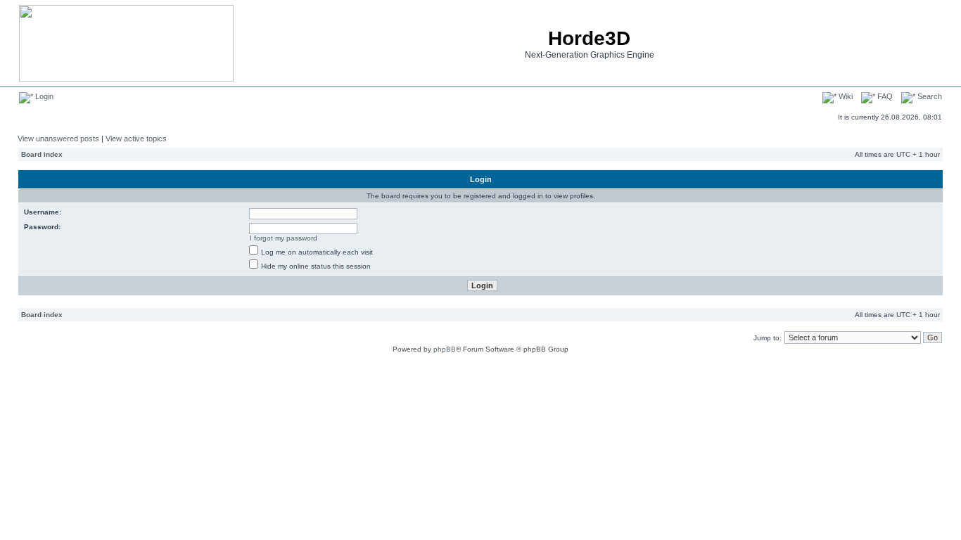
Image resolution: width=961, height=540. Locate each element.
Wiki (844, 96)
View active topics (136, 138)
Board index (42, 154)
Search (928, 96)
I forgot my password (283, 238)
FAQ (884, 96)
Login (43, 96)
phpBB (444, 349)
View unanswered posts (58, 138)
